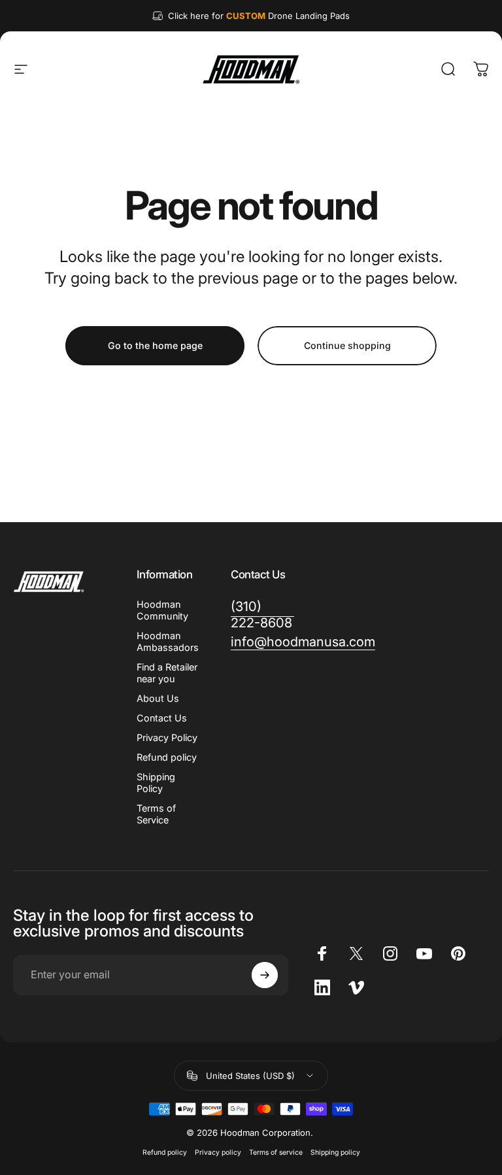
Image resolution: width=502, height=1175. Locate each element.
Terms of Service (156, 814)
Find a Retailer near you (167, 672)
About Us (158, 698)
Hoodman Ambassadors (168, 641)
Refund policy (167, 757)
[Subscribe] (265, 975)
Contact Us (162, 717)
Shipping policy (335, 1152)
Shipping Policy (156, 782)
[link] (262, 615)
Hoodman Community (162, 610)
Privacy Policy (167, 737)
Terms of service (276, 1152)
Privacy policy (218, 1152)
